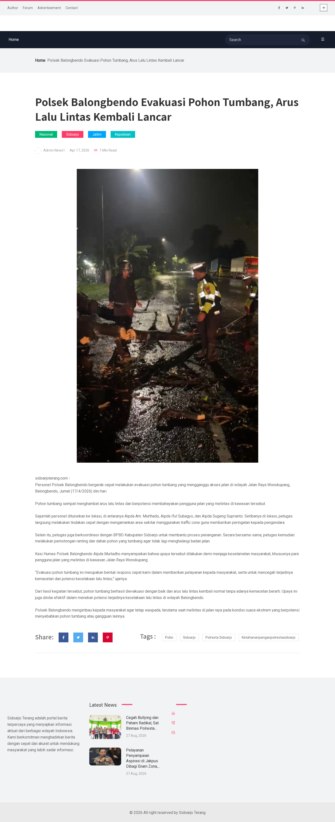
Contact (71, 8)
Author (12, 8)
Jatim (97, 134)
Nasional (46, 134)
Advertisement (49, 8)
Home (14, 39)
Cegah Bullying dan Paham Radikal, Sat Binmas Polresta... (142, 723)
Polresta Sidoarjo (219, 637)
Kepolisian (123, 134)
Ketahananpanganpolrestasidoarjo (269, 637)
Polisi (169, 637)
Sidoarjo (72, 134)
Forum (28, 8)
